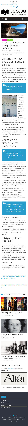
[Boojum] (2, 19)
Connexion (3, 400)
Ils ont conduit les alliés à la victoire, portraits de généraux (13, 277)
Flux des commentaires (6, 405)
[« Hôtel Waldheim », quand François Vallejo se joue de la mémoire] (14, 342)
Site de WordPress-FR (6, 407)
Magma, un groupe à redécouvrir (9, 4)
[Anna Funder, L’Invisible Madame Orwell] (14, 320)
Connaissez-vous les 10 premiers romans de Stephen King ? (12, 313)
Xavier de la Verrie (14, 50)
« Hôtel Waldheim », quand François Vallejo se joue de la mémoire (13, 357)
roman (10, 54)
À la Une (4, 40)
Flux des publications (6, 403)
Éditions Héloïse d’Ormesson (16, 52)
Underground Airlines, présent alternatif (14, 286)
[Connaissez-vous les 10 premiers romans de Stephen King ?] (14, 297)
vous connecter (11, 368)
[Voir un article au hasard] (25, 19)
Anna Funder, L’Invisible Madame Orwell (12, 335)
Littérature (10, 40)
